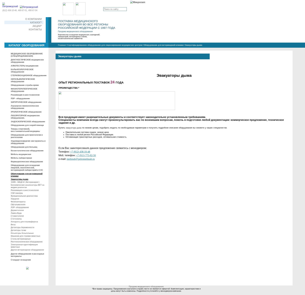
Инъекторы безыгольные (22, 233)
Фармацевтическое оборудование (27, 162)
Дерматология (17, 210)
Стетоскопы (16, 219)
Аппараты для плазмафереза (24, 222)
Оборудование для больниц (24, 147)
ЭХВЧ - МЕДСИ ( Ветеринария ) (25, 182)
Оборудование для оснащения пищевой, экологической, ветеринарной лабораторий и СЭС (27, 167)
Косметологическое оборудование (27, 151)
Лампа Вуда (16, 213)
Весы (13, 224)
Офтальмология (18, 204)
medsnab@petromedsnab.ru (81, 159)
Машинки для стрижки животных (25, 236)
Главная (62, 45)
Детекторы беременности (22, 227)
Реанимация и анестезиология (25, 95)
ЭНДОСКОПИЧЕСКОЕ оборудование (28, 121)
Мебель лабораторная (21, 158)
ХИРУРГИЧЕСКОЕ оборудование (26, 102)
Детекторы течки (18, 230)
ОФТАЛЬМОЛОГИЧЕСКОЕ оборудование (23, 80)
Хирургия (15, 199)
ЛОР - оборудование (20, 98)
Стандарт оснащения (21, 260)
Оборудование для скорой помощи (27, 125)
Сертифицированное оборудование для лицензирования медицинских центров (104, 45)
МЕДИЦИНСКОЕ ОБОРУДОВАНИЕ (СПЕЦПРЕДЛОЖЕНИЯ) (27, 55)
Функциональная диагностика (24, 196)
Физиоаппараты (18, 202)
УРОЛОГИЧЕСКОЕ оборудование (26, 112)
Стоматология (17, 216)
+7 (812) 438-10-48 (80, 151)
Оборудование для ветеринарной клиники (163, 45)
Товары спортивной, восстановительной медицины (25, 130)
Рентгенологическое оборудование (27, 242)
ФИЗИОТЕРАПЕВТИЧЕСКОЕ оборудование (24, 90)
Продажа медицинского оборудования (75, 31)
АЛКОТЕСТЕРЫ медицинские (24, 66)
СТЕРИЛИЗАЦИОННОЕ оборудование (29, 75)
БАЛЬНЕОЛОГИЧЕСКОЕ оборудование (22, 70)
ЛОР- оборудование (20, 207)
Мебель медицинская (21, 154)
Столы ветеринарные (21, 239)
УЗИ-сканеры (17, 193)
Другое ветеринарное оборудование (27, 250)
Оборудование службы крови (25, 85)
